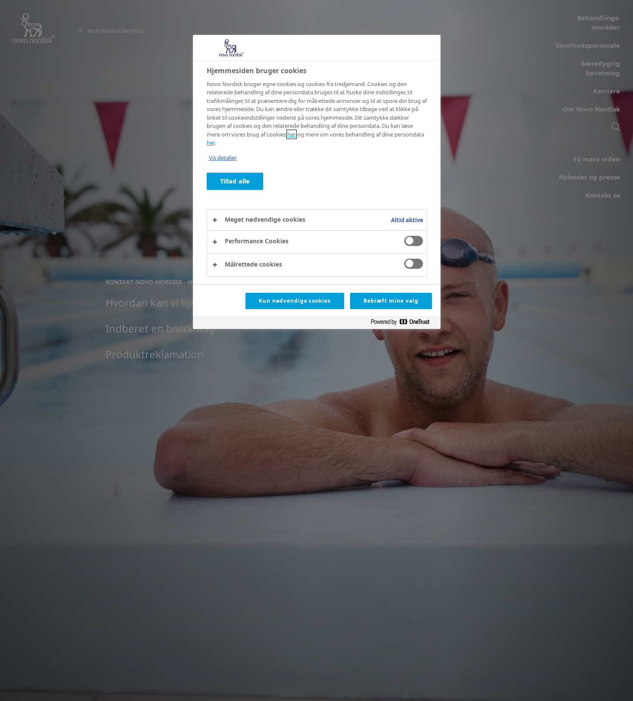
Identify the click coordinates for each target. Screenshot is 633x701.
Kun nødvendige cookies (295, 300)
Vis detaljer (223, 157)
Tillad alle (235, 181)
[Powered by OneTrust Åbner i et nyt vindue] (403, 323)
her (291, 134)
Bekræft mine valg (390, 300)
